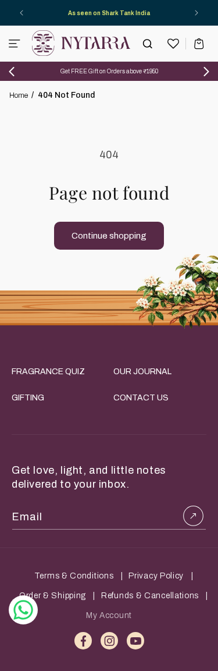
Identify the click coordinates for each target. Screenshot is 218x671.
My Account (109, 615)
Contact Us (141, 397)
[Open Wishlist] (173, 43)
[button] (14, 43)
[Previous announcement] (21, 13)
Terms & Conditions (74, 575)
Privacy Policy (156, 575)
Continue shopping (109, 235)
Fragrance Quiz (48, 371)
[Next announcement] (196, 13)
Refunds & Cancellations (150, 595)
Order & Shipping (52, 595)
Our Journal (142, 371)
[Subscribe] (193, 515)
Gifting (28, 397)
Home (18, 95)
